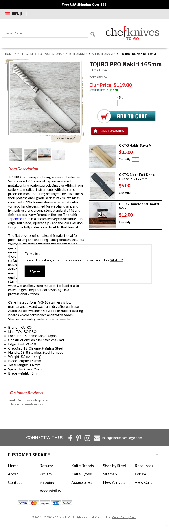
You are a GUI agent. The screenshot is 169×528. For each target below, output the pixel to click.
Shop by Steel (114, 465)
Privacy (46, 474)
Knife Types (81, 474)
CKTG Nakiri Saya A (135, 145)
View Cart (143, 482)
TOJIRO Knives (78, 53)
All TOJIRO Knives (103, 53)
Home (9, 53)
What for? (116, 260)
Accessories (81, 482)
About (13, 474)
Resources (144, 465)
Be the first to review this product (28, 400)
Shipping (47, 482)
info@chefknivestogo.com (122, 437)
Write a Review (98, 76)
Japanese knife (19, 219)
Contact (15, 482)
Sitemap (110, 474)
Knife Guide (26, 53)
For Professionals (51, 53)
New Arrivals (114, 482)
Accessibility (50, 490)
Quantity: (125, 159)
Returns (47, 465)
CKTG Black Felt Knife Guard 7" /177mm (137, 176)
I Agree (35, 271)
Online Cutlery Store (124, 517)
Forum (140, 474)
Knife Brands (82, 465)
